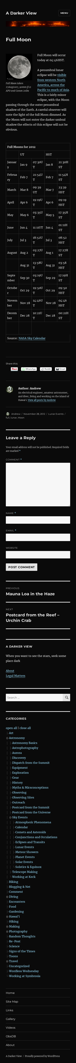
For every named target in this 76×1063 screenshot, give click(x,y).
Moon (21, 417)
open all (11, 728)
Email (11, 530)
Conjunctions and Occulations (36, 837)
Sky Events (20, 817)
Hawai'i (14, 916)
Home (10, 993)
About (10, 671)
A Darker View (21, 13)
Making (14, 926)
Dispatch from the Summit (31, 762)
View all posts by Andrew (42, 400)
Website (12, 547)
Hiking (14, 921)
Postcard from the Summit (30, 807)
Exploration (20, 772)
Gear (15, 777)
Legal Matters (15, 675)
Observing (19, 792)
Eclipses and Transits (30, 842)
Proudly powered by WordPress (42, 1056)
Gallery (10, 1019)
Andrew (15, 413)
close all (25, 728)
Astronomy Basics (24, 743)
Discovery (19, 758)
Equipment (20, 767)
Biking (13, 882)
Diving (13, 896)
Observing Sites (23, 797)
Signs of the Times (22, 951)
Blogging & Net (19, 886)
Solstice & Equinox (28, 867)
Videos (10, 1027)
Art (11, 733)
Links (9, 1010)
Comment (14, 459)
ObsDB (11, 1036)
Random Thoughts (22, 936)
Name (11, 513)
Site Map (12, 1001)
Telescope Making (25, 872)
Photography (18, 931)
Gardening (16, 911)
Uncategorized (19, 966)
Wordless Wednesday (24, 971)
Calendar (21, 827)
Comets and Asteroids (30, 832)
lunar (14, 417)
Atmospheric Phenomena (33, 822)
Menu (64, 13)
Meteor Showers (26, 852)
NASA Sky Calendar (32, 338)
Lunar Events (55, 413)
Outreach (18, 802)
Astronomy (17, 738)
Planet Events (25, 857)
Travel (13, 961)
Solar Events (24, 862)
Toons (13, 956)
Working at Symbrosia (24, 976)
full (8, 417)
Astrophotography (25, 748)
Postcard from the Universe (31, 812)
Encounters (17, 901)
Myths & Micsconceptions (30, 787)
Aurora (17, 753)
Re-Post (15, 941)
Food (12, 906)
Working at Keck (24, 877)
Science (14, 946)
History (17, 782)
